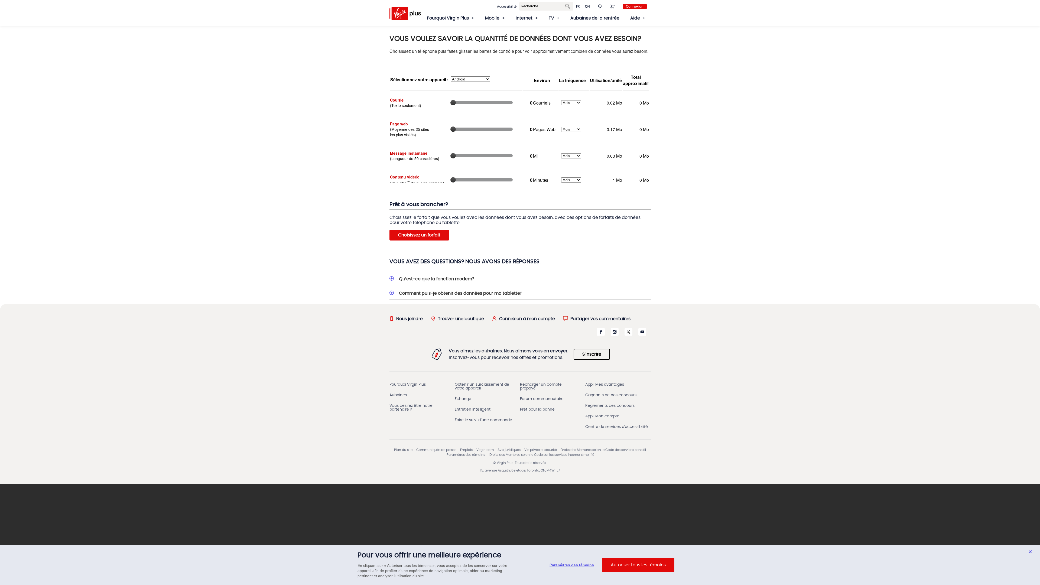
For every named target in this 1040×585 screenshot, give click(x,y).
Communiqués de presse (436, 449)
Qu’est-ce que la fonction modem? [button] (436, 279)
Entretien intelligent (472, 409)
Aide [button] (635, 18)
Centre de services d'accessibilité (616, 427)
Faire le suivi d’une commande (483, 420)
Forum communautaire (542, 399)
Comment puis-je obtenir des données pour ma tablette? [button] (460, 293)
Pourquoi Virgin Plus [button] (448, 18)
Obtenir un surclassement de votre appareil (482, 386)
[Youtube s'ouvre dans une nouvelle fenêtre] (642, 334)
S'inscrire (591, 354)
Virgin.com (485, 449)
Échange (463, 399)
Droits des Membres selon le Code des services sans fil (603, 449)
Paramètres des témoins (466, 454)
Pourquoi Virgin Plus (407, 384)
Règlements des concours (610, 406)
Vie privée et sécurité (540, 449)
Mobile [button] (492, 18)
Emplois (466, 449)
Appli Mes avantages (604, 384)
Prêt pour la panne (537, 409)
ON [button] (587, 6)
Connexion (635, 6)
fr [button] (578, 6)
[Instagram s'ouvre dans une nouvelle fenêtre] (614, 334)
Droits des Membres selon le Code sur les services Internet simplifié (541, 454)
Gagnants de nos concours (610, 395)
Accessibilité (506, 6)
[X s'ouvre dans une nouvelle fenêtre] (628, 334)
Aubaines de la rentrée (594, 18)
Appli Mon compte (602, 416)
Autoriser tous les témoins (638, 565)
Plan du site (403, 449)
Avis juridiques (509, 449)
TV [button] (551, 18)
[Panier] (612, 6)
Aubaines (398, 395)
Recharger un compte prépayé (541, 386)
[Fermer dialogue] (1030, 551)
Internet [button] (524, 18)
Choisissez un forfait (419, 235)
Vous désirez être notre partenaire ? (411, 407)
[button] (600, 6)
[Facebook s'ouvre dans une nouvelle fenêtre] (601, 334)
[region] (520, 565)
